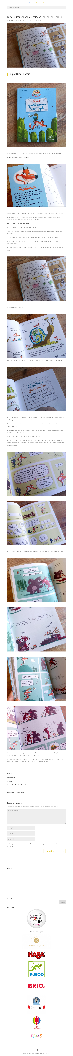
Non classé (28, 20)
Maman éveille (13, 20)
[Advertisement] (36, 882)
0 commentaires (36, 20)
